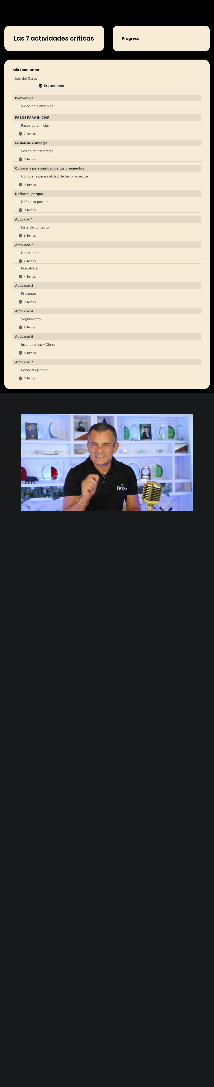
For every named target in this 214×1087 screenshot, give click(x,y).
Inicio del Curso (25, 78)
